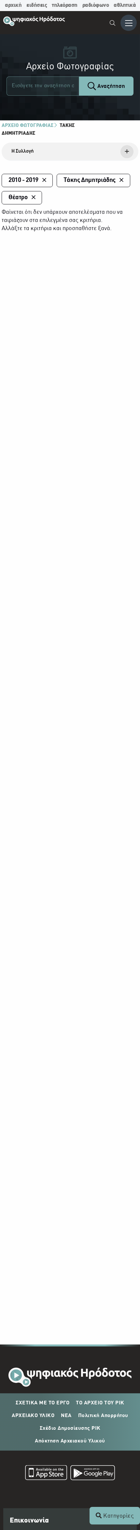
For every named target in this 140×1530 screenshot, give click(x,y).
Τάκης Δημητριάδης (89, 180)
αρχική (13, 5)
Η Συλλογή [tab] (22, 151)
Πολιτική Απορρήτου (103, 1415)
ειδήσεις (36, 5)
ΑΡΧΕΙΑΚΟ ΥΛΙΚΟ (33, 1415)
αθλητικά (125, 5)
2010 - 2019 (23, 180)
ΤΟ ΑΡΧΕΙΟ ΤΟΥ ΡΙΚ (100, 1403)
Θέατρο (18, 197)
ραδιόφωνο (95, 5)
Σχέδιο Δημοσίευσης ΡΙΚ (70, 1428)
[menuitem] (113, 24)
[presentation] (70, 152)
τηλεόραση (64, 5)
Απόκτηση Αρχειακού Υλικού (70, 1441)
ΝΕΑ (66, 1415)
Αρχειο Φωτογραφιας (27, 125)
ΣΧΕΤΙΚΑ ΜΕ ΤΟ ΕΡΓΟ (42, 1403)
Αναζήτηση (110, 86)
